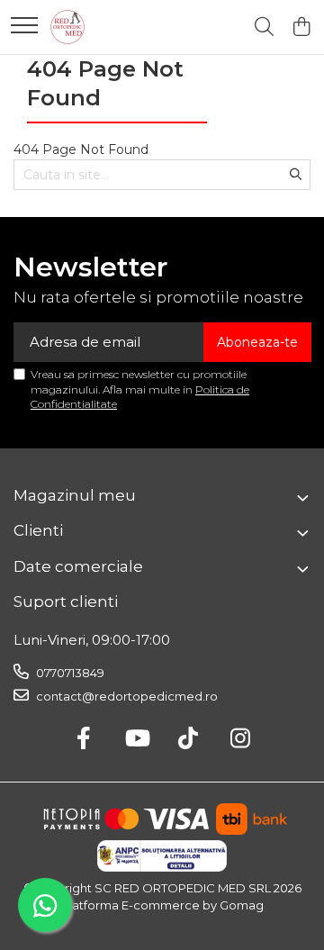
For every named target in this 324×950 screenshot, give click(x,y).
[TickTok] (188, 739)
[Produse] (24, 26)
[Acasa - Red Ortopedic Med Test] (68, 27)
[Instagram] (240, 739)
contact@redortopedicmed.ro (125, 696)
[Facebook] (84, 739)
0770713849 (68, 672)
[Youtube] (136, 739)
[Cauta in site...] (264, 27)
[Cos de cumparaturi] (301, 27)
